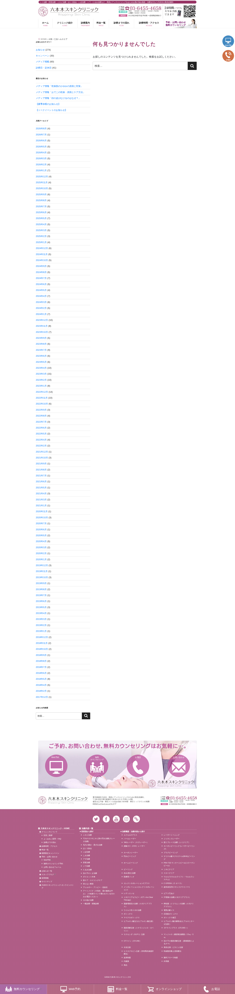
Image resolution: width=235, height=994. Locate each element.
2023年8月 (41, 344)
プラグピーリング (171, 853)
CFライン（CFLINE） (132, 941)
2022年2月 (41, 445)
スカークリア (169, 873)
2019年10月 (42, 577)
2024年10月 (42, 260)
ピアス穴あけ (169, 893)
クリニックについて (49, 832)
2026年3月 (41, 158)
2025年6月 (41, 212)
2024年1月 (41, 314)
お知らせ (40, 49)
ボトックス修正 (170, 917)
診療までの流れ (121, 23)
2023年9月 (41, 338)
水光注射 (127, 947)
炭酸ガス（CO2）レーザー (134, 846)
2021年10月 (42, 457)
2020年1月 (41, 559)
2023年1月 (41, 386)
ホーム (45, 23)
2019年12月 (42, 565)
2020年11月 (42, 511)
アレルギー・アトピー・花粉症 (95, 887)
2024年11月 (42, 254)
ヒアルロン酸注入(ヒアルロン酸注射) (138, 921)
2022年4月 (41, 439)
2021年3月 (41, 499)
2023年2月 (41, 380)
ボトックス (128, 914)
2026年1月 (41, 170)
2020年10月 (42, 517)
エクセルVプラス (130, 835)
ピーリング (128, 869)
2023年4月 (41, 368)
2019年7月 (41, 595)
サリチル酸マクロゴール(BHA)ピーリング (179, 857)
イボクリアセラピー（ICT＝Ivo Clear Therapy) (138, 898)
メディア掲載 (42, 61)
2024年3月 (41, 302)
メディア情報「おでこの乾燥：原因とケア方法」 (60, 92)
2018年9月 (41, 655)
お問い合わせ (178, 757)
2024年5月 (41, 290)
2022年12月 (42, 392)
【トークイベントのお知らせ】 (51, 110)
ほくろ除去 (87, 848)
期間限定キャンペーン (50, 853)
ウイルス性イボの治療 (132, 910)
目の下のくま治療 (90, 873)
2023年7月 (41, 350)
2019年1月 (41, 631)
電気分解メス (169, 910)
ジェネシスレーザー (172, 839)
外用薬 (166, 961)
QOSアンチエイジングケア (103, 804)
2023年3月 (41, 374)
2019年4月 (41, 613)
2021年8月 (41, 469)
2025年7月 (41, 206)
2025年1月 (41, 242)
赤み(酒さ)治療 (130, 873)
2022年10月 (42, 403)
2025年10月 (42, 188)
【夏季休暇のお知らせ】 (48, 104)
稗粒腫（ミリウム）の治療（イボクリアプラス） (179, 905)
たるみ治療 (87, 870)
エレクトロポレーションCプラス (137, 883)
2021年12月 (42, 451)
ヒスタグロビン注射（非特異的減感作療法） (139, 952)
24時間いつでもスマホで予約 (180, 11)
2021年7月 (41, 475)
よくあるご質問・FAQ (52, 839)
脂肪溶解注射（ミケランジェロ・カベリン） (139, 929)
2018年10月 (42, 649)
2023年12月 (42, 320)
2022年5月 (41, 433)
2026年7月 (41, 134)
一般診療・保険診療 (91, 904)
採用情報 (45, 878)
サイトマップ (47, 881)
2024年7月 (41, 278)
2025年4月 (41, 224)
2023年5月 (41, 362)
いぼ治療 (86, 852)
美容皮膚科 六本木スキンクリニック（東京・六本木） (68, 11)
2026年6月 (41, 140)
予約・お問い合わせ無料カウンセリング (176, 23)
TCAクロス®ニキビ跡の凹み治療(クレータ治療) (99, 840)
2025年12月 (42, 176)
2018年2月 (41, 691)
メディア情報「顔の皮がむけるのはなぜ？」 (58, 98)
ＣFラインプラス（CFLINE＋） (176, 928)
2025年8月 (41, 200)
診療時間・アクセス (149, 23)
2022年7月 (41, 422)
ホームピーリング (131, 863)
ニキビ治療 (87, 835)
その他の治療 (88, 900)
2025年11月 (42, 182)
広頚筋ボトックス (171, 914)
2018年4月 (41, 685)
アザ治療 (86, 859)
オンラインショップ (169, 989)
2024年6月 (41, 284)
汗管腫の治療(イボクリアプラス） (177, 897)
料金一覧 (101, 23)
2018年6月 (41, 673)
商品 (125, 965)
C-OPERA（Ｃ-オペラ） (173, 883)
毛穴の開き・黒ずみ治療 (92, 845)
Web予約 (55, 757)
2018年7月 (41, 667)
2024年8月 (41, 272)
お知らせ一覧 (47, 871)
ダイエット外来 (89, 877)
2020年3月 (41, 547)
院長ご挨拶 (48, 835)
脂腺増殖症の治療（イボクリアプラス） (138, 905)
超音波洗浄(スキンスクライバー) (177, 887)
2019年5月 (41, 607)
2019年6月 (41, 601)
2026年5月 (41, 146)
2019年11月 (42, 571)
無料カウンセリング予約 (53, 864)
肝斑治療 (86, 862)
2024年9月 (41, 266)
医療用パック (129, 877)
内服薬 (126, 961)
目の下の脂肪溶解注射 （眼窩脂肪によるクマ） (179, 942)
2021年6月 (41, 481)
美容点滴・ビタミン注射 (173, 947)
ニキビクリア (169, 869)
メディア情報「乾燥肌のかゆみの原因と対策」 (59, 86)
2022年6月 (41, 427)
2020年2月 (41, 553)
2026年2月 (41, 164)
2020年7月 (41, 523)
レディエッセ (129, 893)
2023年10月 (42, 332)
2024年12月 (42, 248)
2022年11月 (42, 398)
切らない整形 (88, 884)
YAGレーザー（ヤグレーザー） (136, 842)
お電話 (138, 757)
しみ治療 (86, 855)
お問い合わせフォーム (52, 867)
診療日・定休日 (43, 67)
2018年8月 (41, 661)
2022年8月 (41, 415)
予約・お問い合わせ (49, 857)
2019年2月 (41, 625)
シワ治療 (86, 866)
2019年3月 (41, 619)
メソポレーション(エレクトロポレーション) (139, 888)
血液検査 (127, 957)
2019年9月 (41, 583)
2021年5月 (41, 487)
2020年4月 (41, 541)
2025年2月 (41, 236)
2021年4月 (41, 493)
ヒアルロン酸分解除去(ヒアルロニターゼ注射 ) (179, 922)
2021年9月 (41, 463)
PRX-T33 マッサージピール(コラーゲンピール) (179, 864)
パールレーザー (130, 839)
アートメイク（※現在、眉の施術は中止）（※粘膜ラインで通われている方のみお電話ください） (99, 893)
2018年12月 (42, 637)
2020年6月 (41, 529)
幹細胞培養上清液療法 (172, 951)
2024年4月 (41, 296)
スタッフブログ (48, 874)
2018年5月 (41, 679)
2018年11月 (42, 643)
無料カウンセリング (97, 758)
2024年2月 (41, 308)
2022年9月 (41, 410)
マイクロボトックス (132, 917)
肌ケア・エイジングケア (92, 880)
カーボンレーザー (131, 853)
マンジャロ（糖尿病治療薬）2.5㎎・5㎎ (178, 935)
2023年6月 (41, 356)
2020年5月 (41, 535)
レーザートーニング (172, 835)
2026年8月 (41, 128)
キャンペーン (42, 55)
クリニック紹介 (65, 23)
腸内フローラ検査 (171, 957)
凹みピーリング (130, 856)
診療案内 (85, 23)
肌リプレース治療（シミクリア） (177, 842)
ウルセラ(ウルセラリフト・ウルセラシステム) (179, 878)
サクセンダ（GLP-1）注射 (134, 934)
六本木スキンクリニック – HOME (55, 828)
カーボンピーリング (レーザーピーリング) (179, 847)
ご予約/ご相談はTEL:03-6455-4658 (140, 8)
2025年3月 (41, 230)
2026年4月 (41, 152)
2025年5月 (41, 218)
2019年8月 (41, 589)
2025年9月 (41, 194)
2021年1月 (41, 505)
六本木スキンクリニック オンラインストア (58, 886)
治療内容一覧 (87, 828)
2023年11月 (42, 326)
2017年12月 (42, 697)
